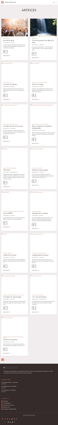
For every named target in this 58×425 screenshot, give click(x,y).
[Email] (14, 422)
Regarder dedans (12, 168)
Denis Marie (7, 42)
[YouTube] (12, 422)
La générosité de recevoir (40, 255)
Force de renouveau (13, 124)
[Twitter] (10, 422)
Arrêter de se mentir (9, 255)
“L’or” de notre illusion (39, 297)
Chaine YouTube (6, 407)
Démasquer (34, 82)
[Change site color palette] (54, 2)
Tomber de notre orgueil (40, 170)
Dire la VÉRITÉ (8, 213)
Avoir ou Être (35, 124)
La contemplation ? (7, 403)
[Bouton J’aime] (5, 52)
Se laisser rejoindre (42, 82)
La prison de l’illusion (10, 84)
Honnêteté (34, 38)
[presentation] (14, 27)
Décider (10, 211)
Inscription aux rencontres (8, 405)
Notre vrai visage (37, 84)
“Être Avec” (7, 170)
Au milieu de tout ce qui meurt (13, 126)
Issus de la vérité (8, 40)
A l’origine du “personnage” (12, 297)
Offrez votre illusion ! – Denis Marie (8, 390)
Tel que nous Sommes (10, 339)
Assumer (5, 253)
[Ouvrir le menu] (56, 2)
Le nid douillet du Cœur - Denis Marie (8, 386)
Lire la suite (6, 55)
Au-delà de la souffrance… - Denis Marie (9, 382)
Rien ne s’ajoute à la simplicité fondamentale (41, 127)
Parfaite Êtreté (6, 82)
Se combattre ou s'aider (18, 211)
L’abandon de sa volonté (40, 213)
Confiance (5, 124)
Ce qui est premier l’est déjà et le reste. (43, 41)
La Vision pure (6, 38)
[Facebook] (8, 422)
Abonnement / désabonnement (9, 409)
